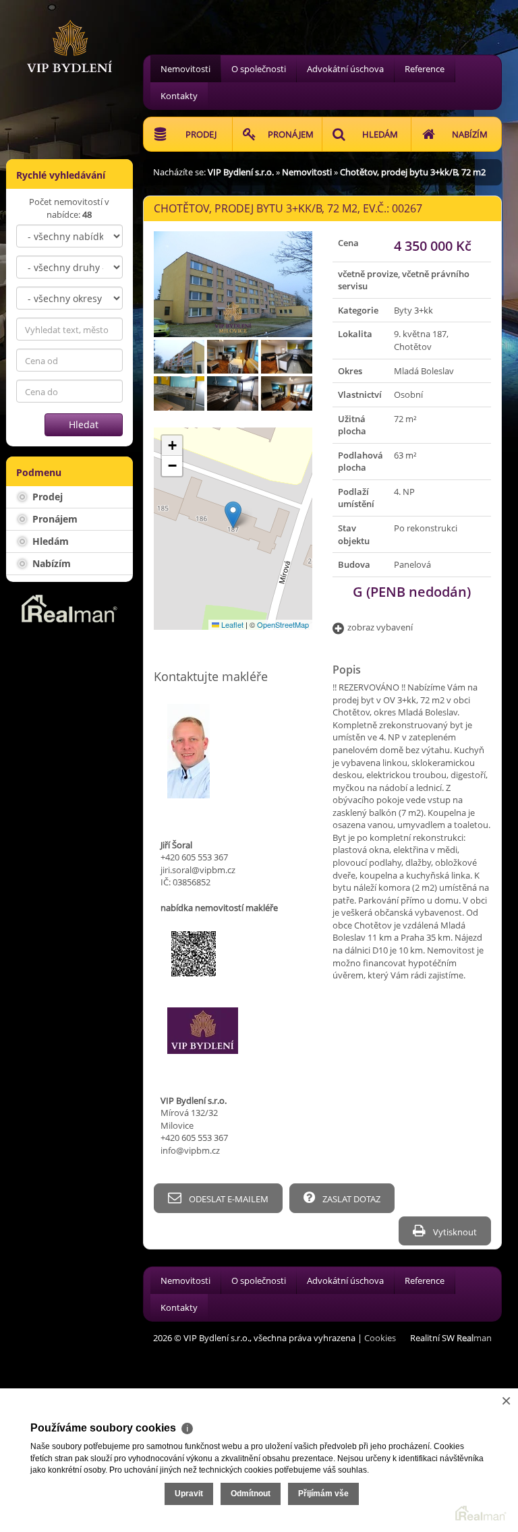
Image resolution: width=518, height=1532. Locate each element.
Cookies (380, 1338)
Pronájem (54, 518)
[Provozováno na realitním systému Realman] (69, 607)
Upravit (189, 1493)
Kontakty (179, 96)
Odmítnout (250, 1493)
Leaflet (231, 624)
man (474, 1338)
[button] (233, 515)
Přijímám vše (323, 1493)
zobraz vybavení (380, 627)
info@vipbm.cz (190, 1150)
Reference (424, 69)
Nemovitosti (185, 69)
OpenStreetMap (283, 624)
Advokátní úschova (345, 69)
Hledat (83, 424)
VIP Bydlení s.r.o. (241, 172)
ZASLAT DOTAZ (350, 1199)
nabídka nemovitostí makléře (219, 908)
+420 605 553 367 (194, 857)
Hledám (49, 541)
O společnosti (258, 69)
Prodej (46, 496)
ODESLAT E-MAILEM (227, 1199)
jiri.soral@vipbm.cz (198, 870)
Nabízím (50, 563)
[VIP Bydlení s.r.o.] (69, 35)
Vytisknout (454, 1232)
